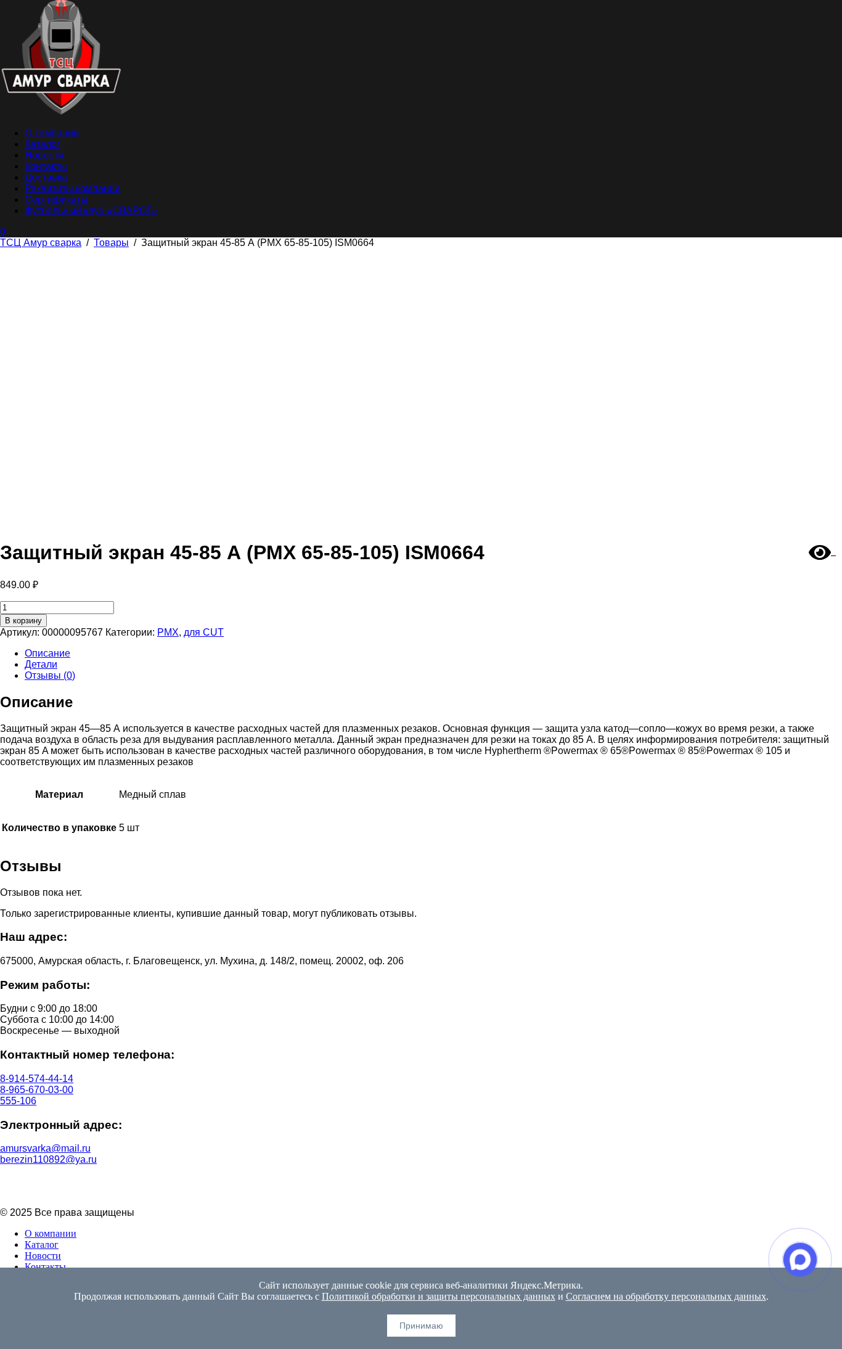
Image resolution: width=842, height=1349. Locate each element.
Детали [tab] (41, 664)
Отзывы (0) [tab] (50, 675)
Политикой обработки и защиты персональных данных (438, 1296)
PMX (168, 632)
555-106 (18, 1101)
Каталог (42, 144)
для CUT (204, 632)
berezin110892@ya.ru (48, 1159)
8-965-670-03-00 (36, 1090)
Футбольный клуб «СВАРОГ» (91, 210)
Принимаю (421, 1326)
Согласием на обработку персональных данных (666, 1296)
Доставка (46, 177)
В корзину (23, 620)
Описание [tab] (47, 653)
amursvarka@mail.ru (45, 1148)
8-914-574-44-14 (36, 1078)
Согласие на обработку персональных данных (421, 1191)
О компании (52, 133)
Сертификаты (56, 199)
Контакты (46, 166)
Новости (44, 155)
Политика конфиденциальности (421, 1180)
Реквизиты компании (72, 188)
